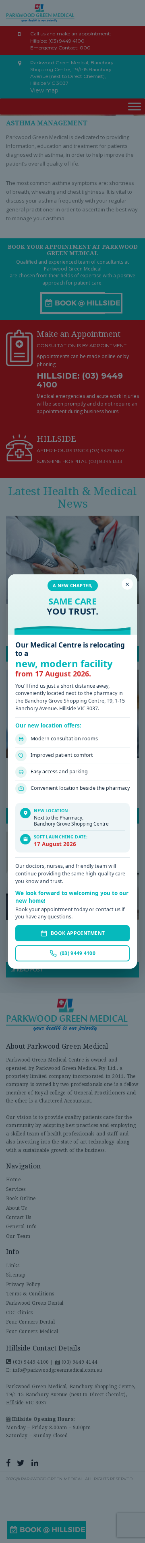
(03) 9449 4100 (77, 953)
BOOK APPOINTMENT (78, 933)
